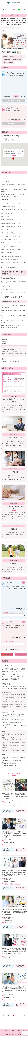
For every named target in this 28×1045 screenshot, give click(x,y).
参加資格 (5, 57)
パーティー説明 (20, 57)
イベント (14, 155)
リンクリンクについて (19, 1030)
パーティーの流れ (17, 59)
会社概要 (12, 1030)
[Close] (22, 151)
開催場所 (12, 57)
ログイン (20, 654)
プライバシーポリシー (10, 1032)
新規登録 (7, 654)
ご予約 (4, 62)
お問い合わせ (19, 1032)
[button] (3, 9)
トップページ (6, 1030)
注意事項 (11, 62)
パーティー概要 (6, 59)
